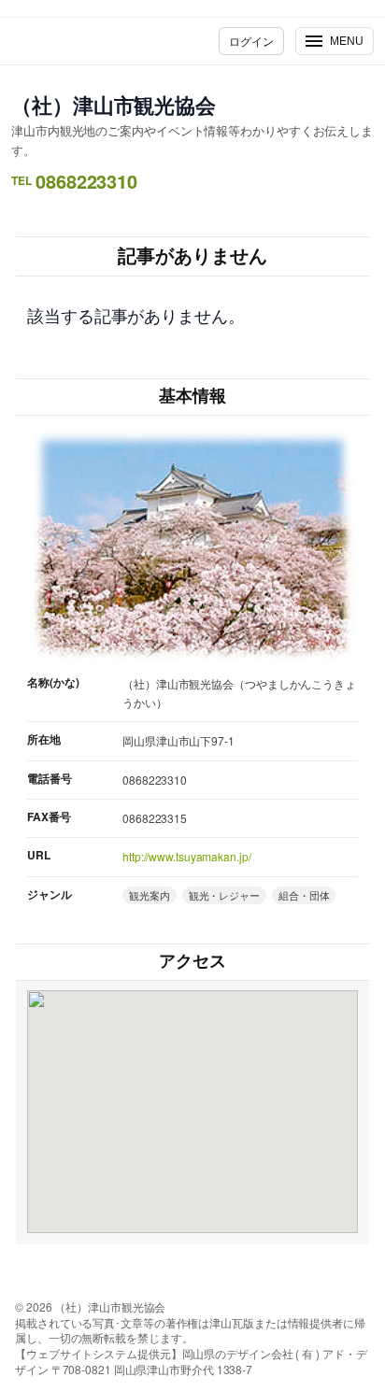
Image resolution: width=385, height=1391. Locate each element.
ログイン (251, 41)
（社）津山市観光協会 (113, 104)
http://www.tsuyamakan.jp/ (186, 856)
